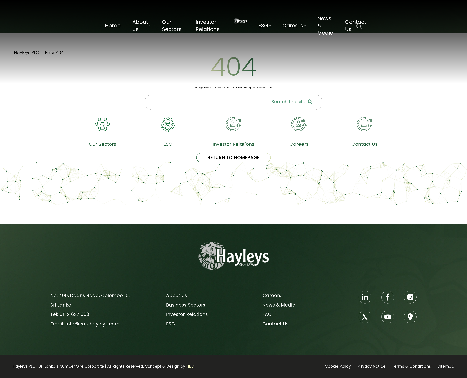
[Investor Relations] (233, 124)
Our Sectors (102, 144)
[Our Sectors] (102, 124)
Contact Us (355, 25)
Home (113, 25)
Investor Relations (233, 144)
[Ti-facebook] (387, 297)
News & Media (325, 26)
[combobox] (208, 102)
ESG (168, 144)
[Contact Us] (365, 124)
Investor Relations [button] (208, 25)
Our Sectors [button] (171, 25)
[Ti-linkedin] (365, 297)
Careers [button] (292, 25)
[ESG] (168, 124)
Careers (299, 144)
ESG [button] (263, 25)
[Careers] (299, 124)
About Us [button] (140, 25)
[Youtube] (387, 317)
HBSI (190, 366)
